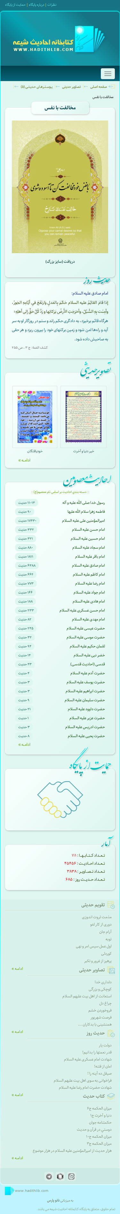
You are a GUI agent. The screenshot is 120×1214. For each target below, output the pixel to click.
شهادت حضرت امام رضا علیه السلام (85, 1088)
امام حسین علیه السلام (88, 539)
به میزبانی (60, 1200)
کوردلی (106, 954)
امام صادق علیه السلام (88, 565)
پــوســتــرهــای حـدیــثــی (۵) (36, 86)
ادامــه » (24, 460)
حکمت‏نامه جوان (100, 1122)
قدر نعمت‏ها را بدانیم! (97, 1052)
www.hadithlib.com (31, 1190)
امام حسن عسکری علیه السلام (82, 610)
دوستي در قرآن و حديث (94, 1130)
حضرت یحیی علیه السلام (86, 736)
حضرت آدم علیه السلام (87, 673)
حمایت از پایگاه (15, 4)
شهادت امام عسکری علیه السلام (88, 1059)
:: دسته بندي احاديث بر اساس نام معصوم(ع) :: (60, 492)
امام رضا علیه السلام (90, 583)
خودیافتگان (35, 451)
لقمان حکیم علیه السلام (87, 646)
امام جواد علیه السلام (89, 592)
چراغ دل (105, 1003)
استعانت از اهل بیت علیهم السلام (87, 996)
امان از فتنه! (103, 1066)
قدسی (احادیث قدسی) (87, 664)
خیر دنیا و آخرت (83, 451)
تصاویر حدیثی (71, 86)
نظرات (51, 4)
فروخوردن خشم (100, 1010)
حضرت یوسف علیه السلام (86, 682)
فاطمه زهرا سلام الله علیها (86, 512)
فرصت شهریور (101, 1017)
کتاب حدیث (94, 1096)
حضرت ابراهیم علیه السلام (85, 691)
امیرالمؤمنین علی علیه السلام (83, 521)
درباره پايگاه (36, 4)
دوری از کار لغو (101, 924)
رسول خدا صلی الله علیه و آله (83, 503)
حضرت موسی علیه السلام (86, 637)
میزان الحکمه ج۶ (99, 1108)
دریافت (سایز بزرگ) (60, 262)
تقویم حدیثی (93, 905)
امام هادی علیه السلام (89, 601)
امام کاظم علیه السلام (89, 574)
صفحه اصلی (98, 86)
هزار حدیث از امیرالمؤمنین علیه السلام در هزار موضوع (72, 1151)
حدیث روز (95, 1033)
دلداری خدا (103, 982)
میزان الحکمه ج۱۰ (99, 1137)
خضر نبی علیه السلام (89, 655)
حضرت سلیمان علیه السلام (85, 700)
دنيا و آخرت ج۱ (101, 1115)
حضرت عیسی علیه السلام (86, 628)
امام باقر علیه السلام (90, 556)
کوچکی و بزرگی (100, 989)
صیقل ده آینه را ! (99, 1073)
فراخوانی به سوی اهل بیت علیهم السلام (83, 1080)
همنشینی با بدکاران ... (95, 1024)
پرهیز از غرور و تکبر (98, 961)
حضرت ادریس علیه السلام (85, 727)
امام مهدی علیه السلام (88, 619)
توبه (109, 939)
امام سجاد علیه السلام (88, 548)
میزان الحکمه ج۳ (99, 1144)
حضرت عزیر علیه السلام (87, 718)
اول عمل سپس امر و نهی (94, 946)
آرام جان (105, 932)
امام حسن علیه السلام (88, 530)
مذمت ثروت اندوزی (97, 917)
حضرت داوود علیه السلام (86, 709)
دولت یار (105, 1045)
